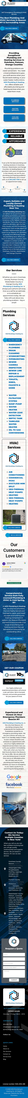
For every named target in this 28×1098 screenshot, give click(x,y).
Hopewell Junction (15, 866)
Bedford (18, 912)
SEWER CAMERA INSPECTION (15, 365)
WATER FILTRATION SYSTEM (15, 398)
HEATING (13, 495)
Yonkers (16, 925)
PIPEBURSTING (16, 359)
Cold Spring (13, 882)
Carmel (19, 884)
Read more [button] (5, 576)
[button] (25, 4)
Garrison (20, 882)
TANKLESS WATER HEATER (14, 424)
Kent (10, 886)
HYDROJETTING (17, 356)
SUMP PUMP (15, 404)
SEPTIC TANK (15, 418)
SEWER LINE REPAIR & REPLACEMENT (16, 373)
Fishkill (17, 863)
